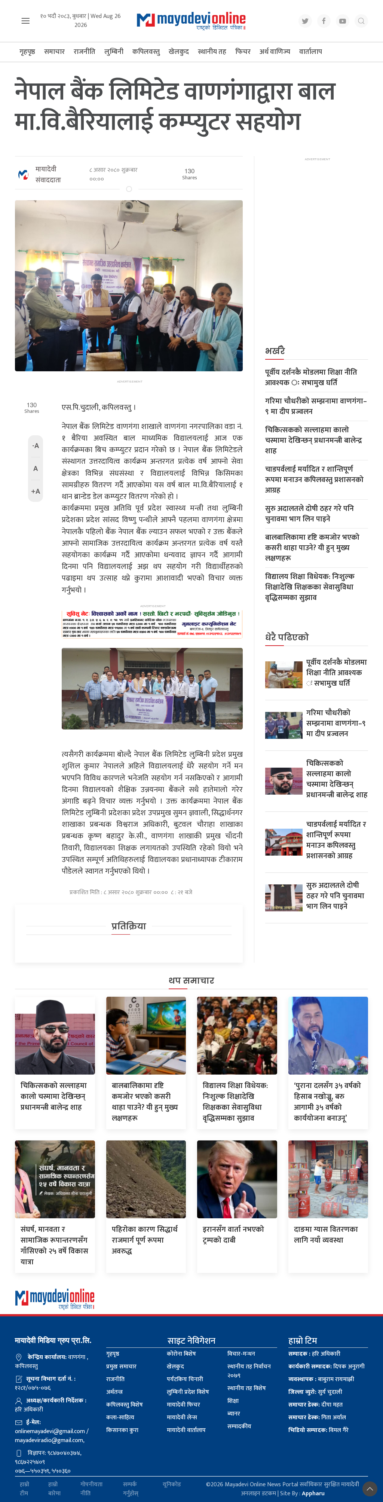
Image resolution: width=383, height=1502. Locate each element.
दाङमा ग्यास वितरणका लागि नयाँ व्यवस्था (326, 1235)
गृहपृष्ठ (27, 52)
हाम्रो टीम (24, 1489)
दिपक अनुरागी (326, 1367)
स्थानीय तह (212, 52)
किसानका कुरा (122, 1430)
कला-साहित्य (120, 1418)
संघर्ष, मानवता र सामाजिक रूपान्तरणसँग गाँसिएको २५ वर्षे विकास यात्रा (54, 1245)
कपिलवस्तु (146, 52)
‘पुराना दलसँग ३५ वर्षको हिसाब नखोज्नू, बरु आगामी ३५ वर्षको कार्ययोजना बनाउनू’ (327, 1102)
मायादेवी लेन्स (182, 1418)
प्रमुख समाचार (121, 1367)
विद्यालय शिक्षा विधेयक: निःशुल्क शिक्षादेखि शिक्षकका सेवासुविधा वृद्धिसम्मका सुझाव (310, 587)
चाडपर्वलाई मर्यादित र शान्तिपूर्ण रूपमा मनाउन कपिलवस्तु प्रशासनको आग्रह (314, 480)
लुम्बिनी (113, 52)
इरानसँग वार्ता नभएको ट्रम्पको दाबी (233, 1235)
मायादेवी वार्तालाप (186, 1430)
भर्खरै (275, 351)
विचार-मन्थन (241, 1354)
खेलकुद (179, 52)
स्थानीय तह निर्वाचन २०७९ (249, 1371)
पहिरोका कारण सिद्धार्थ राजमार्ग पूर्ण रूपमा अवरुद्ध (145, 1240)
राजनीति (84, 52)
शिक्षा (233, 1401)
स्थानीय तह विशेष (246, 1388)
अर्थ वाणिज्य (275, 52)
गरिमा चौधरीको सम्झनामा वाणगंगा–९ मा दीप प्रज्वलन (316, 406)
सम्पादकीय (239, 1427)
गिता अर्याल (317, 1418)
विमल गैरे (318, 1430)
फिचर (243, 52)
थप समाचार (191, 981)
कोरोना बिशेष (181, 1354)
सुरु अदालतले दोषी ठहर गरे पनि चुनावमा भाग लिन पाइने (309, 513)
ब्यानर (233, 1414)
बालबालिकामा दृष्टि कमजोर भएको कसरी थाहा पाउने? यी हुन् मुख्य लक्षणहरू (312, 548)
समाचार (54, 52)
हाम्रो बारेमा (54, 1489)
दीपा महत (315, 1405)
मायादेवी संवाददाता (48, 175)
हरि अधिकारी (314, 1354)
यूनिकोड (172, 1485)
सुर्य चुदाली (315, 1392)
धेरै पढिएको (287, 637)
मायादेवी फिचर (183, 1405)
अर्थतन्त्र (114, 1392)
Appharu (313, 1494)
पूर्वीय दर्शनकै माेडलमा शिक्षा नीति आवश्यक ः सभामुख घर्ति (311, 377)
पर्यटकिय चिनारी (185, 1379)
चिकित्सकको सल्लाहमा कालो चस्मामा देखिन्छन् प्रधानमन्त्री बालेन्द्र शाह (313, 440)
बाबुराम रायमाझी (321, 1379)
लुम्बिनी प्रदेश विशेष (188, 1392)
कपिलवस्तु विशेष (124, 1405)
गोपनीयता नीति (91, 1489)
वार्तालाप (310, 52)
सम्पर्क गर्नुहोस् (130, 1489)
